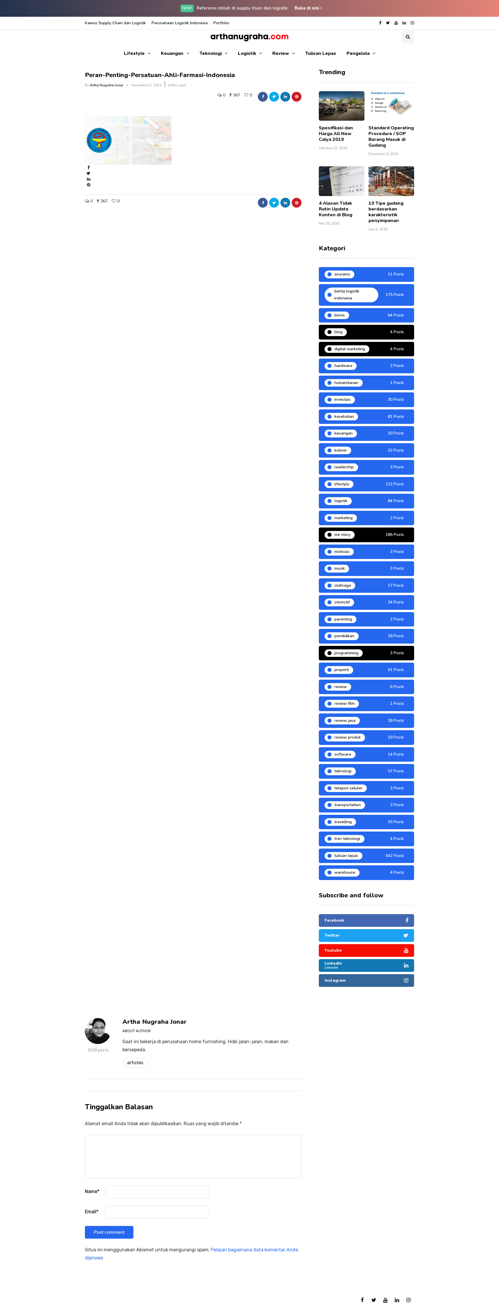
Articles (135, 1062)
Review (280, 53)
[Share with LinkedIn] (285, 97)
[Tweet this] (274, 97)
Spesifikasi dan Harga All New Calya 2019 (336, 134)
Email (91, 1211)
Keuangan (172, 53)
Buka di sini (307, 8)
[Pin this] (296, 97)
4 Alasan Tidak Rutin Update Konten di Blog (335, 209)
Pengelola (358, 53)
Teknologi (211, 53)
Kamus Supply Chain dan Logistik (115, 23)
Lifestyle (134, 53)
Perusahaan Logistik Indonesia (180, 23)
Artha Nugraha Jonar (106, 85)
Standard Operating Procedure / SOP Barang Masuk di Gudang (391, 136)
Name (92, 1191)
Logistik (247, 53)
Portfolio (221, 23)
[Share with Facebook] (263, 97)
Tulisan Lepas (320, 53)
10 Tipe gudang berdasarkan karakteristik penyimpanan (385, 212)
